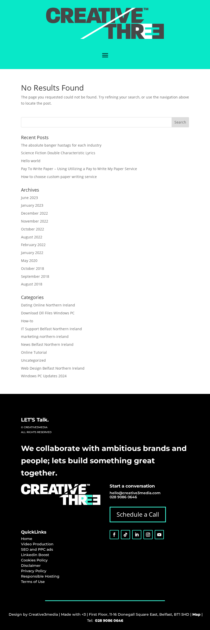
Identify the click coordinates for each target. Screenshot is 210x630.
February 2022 (33, 244)
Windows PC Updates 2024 (44, 375)
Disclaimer (31, 565)
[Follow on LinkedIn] (136, 534)
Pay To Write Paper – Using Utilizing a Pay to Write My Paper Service (79, 168)
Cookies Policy (34, 560)
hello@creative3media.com (135, 493)
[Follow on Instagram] (148, 534)
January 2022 (32, 252)
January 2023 (32, 205)
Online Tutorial (34, 352)
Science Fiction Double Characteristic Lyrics (58, 152)
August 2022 (31, 237)
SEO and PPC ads (37, 549)
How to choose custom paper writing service (59, 176)
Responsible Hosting (40, 576)
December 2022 (34, 213)
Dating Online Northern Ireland (48, 305)
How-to (27, 320)
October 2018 (32, 268)
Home (26, 538)
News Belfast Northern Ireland (47, 344)
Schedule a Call (138, 514)
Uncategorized (33, 360)
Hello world (30, 160)
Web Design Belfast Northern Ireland (53, 368)
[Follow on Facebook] (114, 534)
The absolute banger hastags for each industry (61, 145)
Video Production (37, 544)
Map (196, 614)
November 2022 (34, 221)
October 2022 (32, 229)
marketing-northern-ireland (45, 336)
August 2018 (31, 284)
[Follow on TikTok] (125, 534)
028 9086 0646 (123, 497)
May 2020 (29, 260)
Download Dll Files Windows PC (48, 313)
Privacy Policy (33, 571)
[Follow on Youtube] (159, 534)
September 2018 (35, 276)
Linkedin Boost (35, 554)
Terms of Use (33, 581)
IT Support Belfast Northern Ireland (51, 328)
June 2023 (29, 197)
